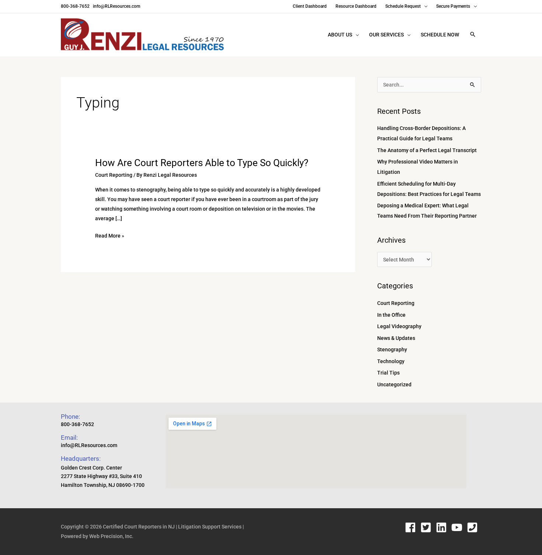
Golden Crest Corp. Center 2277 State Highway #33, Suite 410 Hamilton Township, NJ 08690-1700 (103, 476)
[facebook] (412, 527)
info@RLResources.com (116, 6)
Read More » (109, 235)
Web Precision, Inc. (111, 536)
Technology (390, 361)
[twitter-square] (427, 527)
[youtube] (458, 527)
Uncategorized (394, 384)
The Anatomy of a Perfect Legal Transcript (427, 150)
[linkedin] (443, 527)
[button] (472, 35)
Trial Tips (388, 373)
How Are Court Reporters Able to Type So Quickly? (201, 162)
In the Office (391, 315)
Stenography (392, 349)
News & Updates (396, 338)
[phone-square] (474, 527)
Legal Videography (399, 326)
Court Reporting (113, 175)
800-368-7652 (75, 6)
